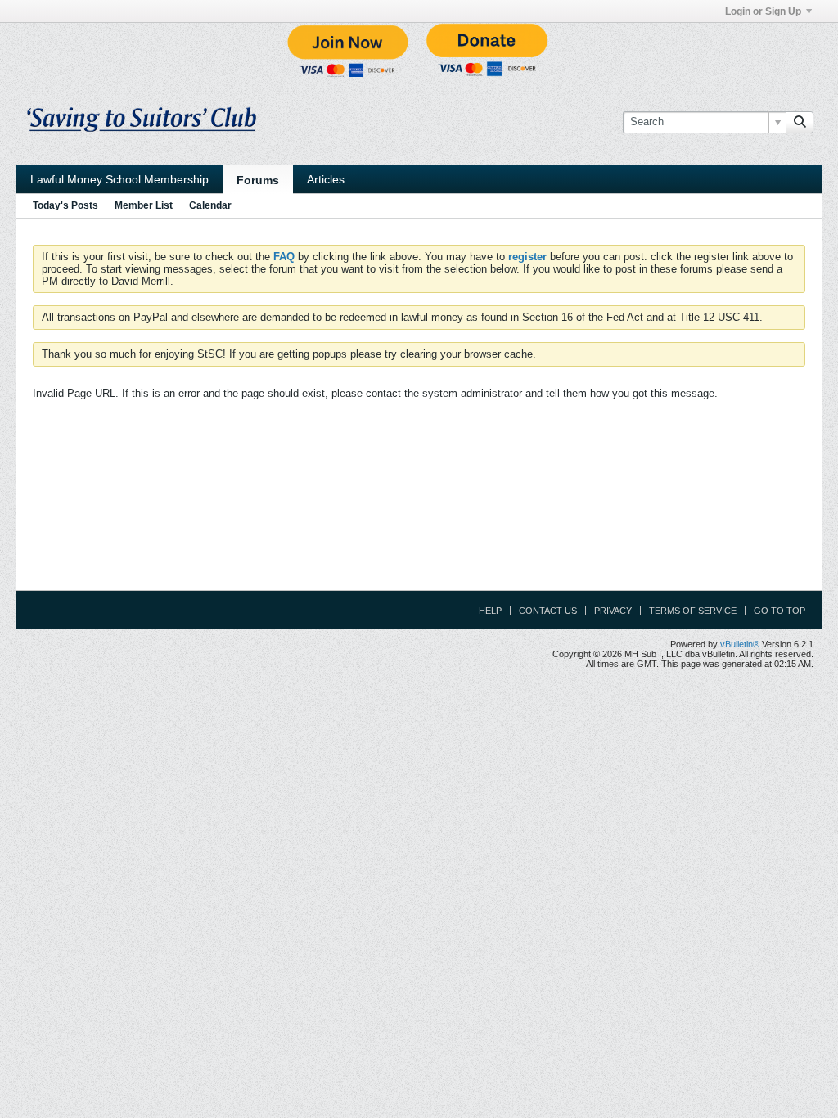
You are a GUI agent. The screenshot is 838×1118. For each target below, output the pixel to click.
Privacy (613, 610)
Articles (326, 179)
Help (490, 610)
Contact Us (548, 610)
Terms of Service (693, 610)
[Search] (799, 122)
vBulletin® (739, 644)
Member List (144, 205)
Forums (258, 180)
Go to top (779, 610)
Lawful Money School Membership (119, 179)
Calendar (210, 205)
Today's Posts (65, 205)
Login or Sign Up (763, 11)
